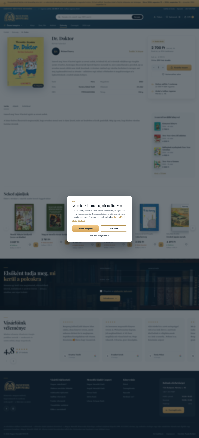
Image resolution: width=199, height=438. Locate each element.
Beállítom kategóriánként (99, 235)
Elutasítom (114, 228)
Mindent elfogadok (85, 228)
